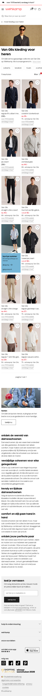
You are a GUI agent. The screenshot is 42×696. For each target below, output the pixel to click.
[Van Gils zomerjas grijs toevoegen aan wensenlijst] (37, 130)
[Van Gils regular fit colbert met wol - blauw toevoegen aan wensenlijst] (17, 82)
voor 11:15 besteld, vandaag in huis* (7, 120)
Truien (28, 68)
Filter (37, 74)
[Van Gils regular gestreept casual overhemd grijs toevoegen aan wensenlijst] (37, 277)
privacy (29, 684)
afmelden (18, 610)
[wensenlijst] (36, 9)
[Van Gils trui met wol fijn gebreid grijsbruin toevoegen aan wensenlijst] (37, 179)
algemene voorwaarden (11, 680)
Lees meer (37, 61)
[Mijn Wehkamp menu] (32, 9)
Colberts (6, 68)
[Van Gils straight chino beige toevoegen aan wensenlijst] (17, 277)
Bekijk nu (8, 422)
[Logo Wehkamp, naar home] (13, 9)
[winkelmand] (39, 9)
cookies (5, 687)
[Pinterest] (25, 663)
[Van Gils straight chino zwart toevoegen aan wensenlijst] (17, 179)
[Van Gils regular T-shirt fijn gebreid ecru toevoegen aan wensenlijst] (17, 326)
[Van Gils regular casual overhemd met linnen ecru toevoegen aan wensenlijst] (37, 326)
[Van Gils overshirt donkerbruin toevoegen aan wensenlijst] (37, 82)
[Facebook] (11, 663)
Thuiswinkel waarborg (12, 676)
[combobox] (21, 16)
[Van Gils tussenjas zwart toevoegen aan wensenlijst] (37, 227)
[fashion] (21, 398)
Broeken (18, 68)
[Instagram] (3, 663)
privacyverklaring (22, 608)
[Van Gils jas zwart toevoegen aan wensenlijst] (17, 130)
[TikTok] (18, 663)
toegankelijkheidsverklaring (13, 684)
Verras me (12, 600)
